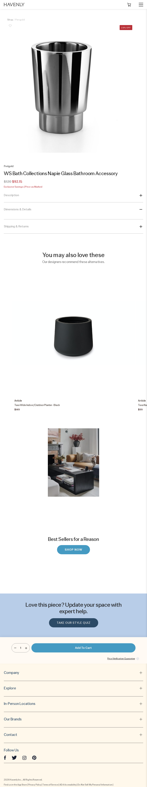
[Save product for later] (10, 28)
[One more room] (26, 648)
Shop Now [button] (73, 549)
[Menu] (139, 4)
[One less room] (15, 647)
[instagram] (24, 757)
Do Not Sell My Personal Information (95, 784)
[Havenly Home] (14, 4)
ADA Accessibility (68, 784)
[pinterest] (34, 757)
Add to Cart (83, 648)
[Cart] (129, 4)
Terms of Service (50, 784)
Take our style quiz (74, 623)
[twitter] (14, 757)
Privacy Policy (34, 784)
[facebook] (5, 757)
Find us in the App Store (15, 784)
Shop (10, 19)
